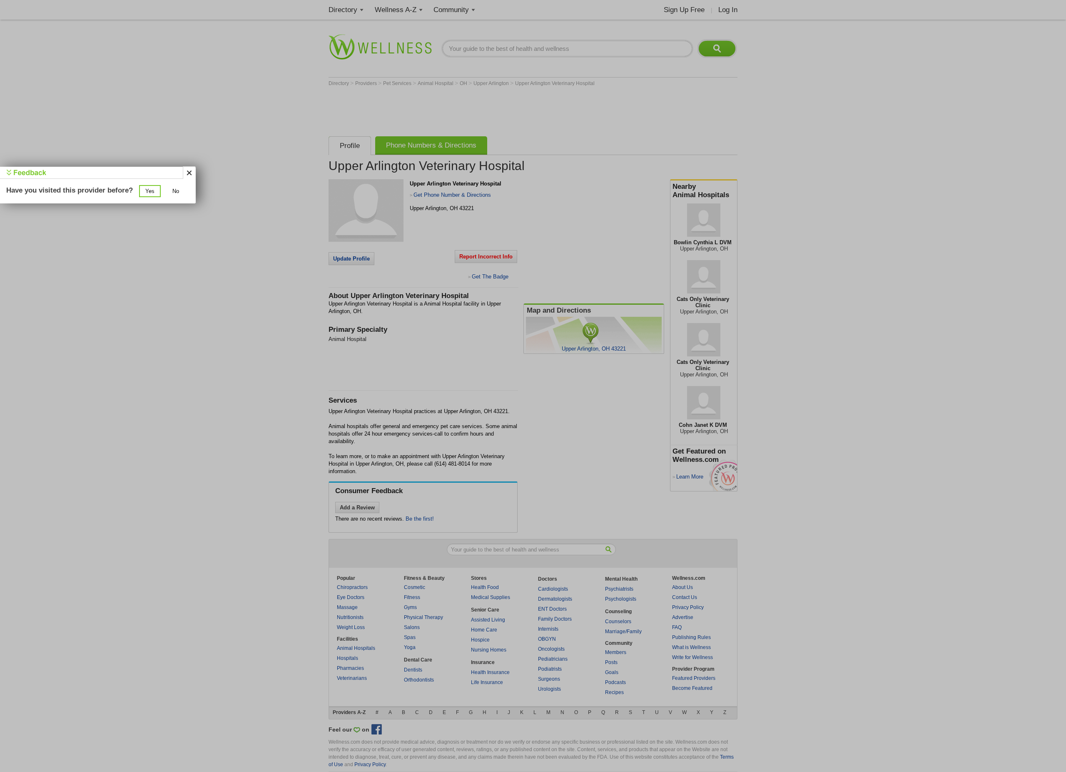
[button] (150, 191)
